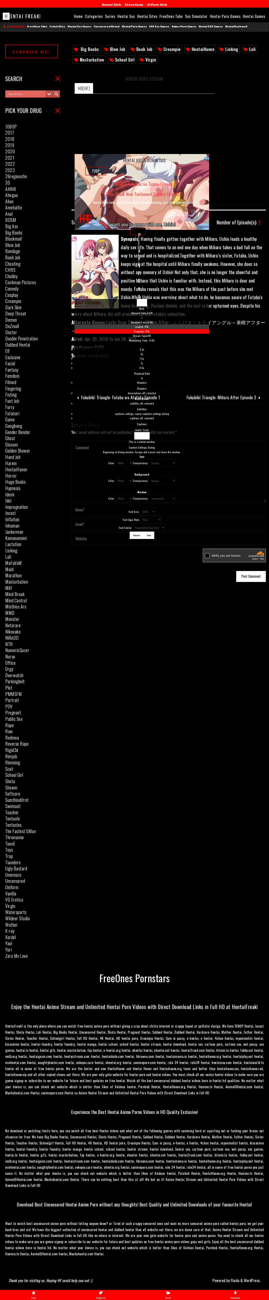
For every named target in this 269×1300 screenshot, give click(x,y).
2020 (10, 151)
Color (111, 463)
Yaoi (8, 943)
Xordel (10, 937)
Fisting (11, 394)
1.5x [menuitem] (142, 358)
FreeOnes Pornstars (134, 977)
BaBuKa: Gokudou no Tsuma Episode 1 (144, 184)
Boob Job (144, 49)
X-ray (10, 930)
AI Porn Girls (157, 5)
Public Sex (13, 718)
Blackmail (13, 238)
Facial (10, 363)
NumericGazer (17, 650)
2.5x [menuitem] (142, 349)
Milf (8, 587)
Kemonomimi (16, 538)
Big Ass (11, 226)
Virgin (150, 59)
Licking (231, 49)
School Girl (125, 59)
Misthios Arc (15, 606)
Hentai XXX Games (211, 26)
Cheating (12, 263)
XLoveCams (134, 5)
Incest (10, 512)
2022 (10, 163)
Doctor (11, 332)
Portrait (12, 700)
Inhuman (12, 525)
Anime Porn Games (184, 26)
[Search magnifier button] (56, 94)
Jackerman (14, 531)
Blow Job (117, 49)
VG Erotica (14, 899)
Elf (7, 350)
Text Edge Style (131, 519)
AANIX (10, 188)
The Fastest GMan (20, 831)
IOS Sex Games (159, 26)
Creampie (172, 49)
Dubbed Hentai (17, 344)
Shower (11, 787)
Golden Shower (17, 450)
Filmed (10, 382)
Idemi (10, 494)
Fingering (13, 388)
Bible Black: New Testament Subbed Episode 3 (144, 194)
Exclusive (13, 357)
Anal (9, 213)
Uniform (12, 887)
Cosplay (11, 294)
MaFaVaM (13, 562)
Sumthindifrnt (17, 799)
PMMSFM (13, 693)
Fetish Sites (57, 26)
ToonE (10, 843)
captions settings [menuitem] (142, 413)
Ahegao (11, 195)
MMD (10, 612)
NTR (9, 644)
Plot (8, 687)
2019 (9, 145)
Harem (11, 463)
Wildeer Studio (17, 918)
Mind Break (15, 594)
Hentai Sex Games (79, 26)
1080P (11, 126)
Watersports (15, 912)
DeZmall (12, 326)
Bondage (12, 251)
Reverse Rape (17, 743)
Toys (9, 849)
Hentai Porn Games (134, 26)
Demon (11, 319)
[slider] (142, 329)
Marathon (13, 575)
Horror (11, 475)
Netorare (13, 625)
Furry (9, 406)
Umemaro (13, 874)
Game (10, 419)
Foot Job (12, 400)
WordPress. (252, 1280)
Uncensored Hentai (107, 26)
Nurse (10, 656)
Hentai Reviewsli (236, 26)
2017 (9, 132)
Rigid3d (11, 749)
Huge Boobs (15, 481)
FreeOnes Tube (37, 26)
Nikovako (13, 631)
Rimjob (11, 756)
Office (10, 662)
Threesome (14, 837)
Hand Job (12, 456)
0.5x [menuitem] (142, 368)
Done (149, 535)
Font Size (134, 511)
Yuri (8, 949)
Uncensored (15, 880)
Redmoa (12, 737)
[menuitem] (142, 363)
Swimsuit (13, 806)
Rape (9, 725)
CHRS (10, 269)
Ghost (10, 438)
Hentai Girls (111, 5)
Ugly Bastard (16, 868)
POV (9, 706)
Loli (252, 49)
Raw (9, 731)
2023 (10, 170)
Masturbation (92, 59)
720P (96, 171)
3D (7, 182)
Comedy (11, 288)
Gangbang (13, 425)
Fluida (235, 1280)
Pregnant (13, 712)
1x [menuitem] (142, 363)
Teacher (12, 812)
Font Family (125, 527)
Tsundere (13, 862)
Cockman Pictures (20, 282)
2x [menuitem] (142, 354)
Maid (9, 569)
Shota (10, 781)
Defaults (136, 535)
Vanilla (10, 893)
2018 (9, 138)
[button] (142, 308)
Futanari (12, 413)
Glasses (11, 444)
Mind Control (16, 600)
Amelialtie (13, 207)
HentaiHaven (203, 49)
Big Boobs (90, 49)
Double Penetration (21, 338)
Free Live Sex (15, 26)
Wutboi (11, 924)
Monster (12, 618)
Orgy (9, 668)
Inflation (12, 519)
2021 (9, 157)
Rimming (12, 762)
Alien (9, 201)
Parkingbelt (15, 681)
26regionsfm (16, 176)
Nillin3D (11, 637)
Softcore (12, 793)
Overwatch (14, 675)
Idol (8, 500)
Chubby (11, 276)
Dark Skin (13, 307)
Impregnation (16, 506)
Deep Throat (15, 313)
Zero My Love (16, 955)
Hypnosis (12, 488)
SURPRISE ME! (31, 52)
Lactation (13, 544)
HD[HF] (84, 88)
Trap (9, 855)
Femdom (12, 375)
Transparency (140, 463)
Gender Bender (17, 432)
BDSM (10, 219)
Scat (9, 768)
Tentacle (12, 818)
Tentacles (13, 824)
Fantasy (11, 369)
